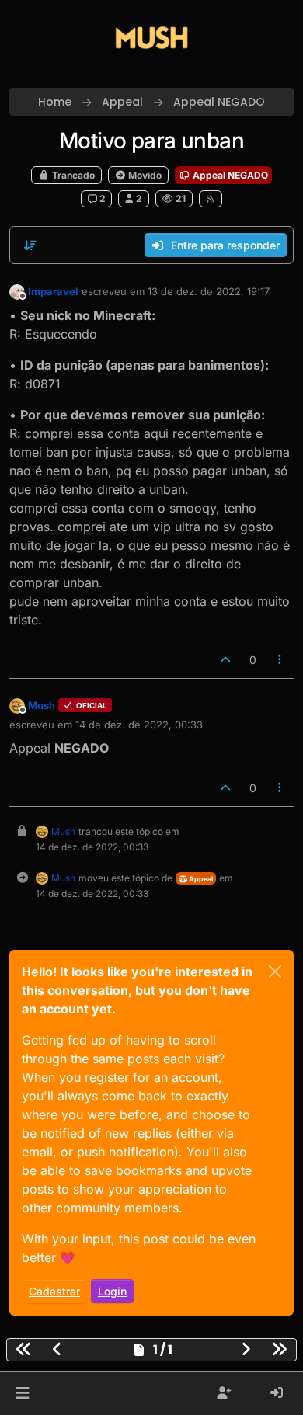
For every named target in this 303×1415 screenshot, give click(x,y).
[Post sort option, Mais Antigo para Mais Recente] (30, 245)
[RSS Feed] (211, 198)
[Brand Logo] (151, 37)
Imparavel (53, 291)
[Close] (275, 971)
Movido (144, 175)
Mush (41, 705)
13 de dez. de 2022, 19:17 (209, 291)
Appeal (200, 878)
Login (112, 1291)
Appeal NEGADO (229, 175)
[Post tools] (280, 660)
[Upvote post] (225, 660)
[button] (22, 1393)
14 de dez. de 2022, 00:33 (139, 724)
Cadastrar (54, 1291)
